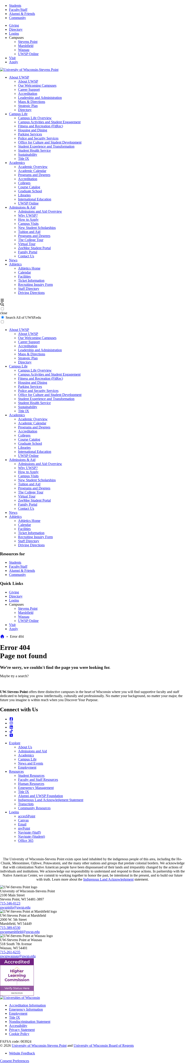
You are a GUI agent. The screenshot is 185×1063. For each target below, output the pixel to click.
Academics (17, 163)
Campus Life (18, 114)
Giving (14, 25)
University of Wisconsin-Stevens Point (39, 1045)
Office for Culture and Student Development (49, 142)
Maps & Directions (31, 102)
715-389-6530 (10, 928)
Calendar (24, 272)
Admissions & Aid (22, 207)
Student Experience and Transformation (46, 146)
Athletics (15, 264)
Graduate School (30, 191)
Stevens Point (27, 42)
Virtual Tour (26, 244)
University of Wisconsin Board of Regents (104, 1045)
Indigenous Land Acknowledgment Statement (50, 800)
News (13, 260)
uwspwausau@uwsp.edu (18, 956)
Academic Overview (33, 167)
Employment (27, 767)
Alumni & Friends (22, 14)
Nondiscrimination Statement (29, 1021)
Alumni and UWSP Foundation (40, 796)
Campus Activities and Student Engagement (49, 122)
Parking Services (30, 134)
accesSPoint (26, 816)
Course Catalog (29, 187)
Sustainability (27, 154)
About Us (25, 747)
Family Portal (27, 252)
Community (17, 18)
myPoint (24, 828)
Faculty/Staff (18, 10)
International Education (34, 199)
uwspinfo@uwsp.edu (15, 907)
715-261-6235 (10, 952)
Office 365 (25, 840)
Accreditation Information (27, 1005)
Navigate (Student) (31, 836)
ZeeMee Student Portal (34, 248)
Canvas (23, 820)
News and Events (30, 763)
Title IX (23, 158)
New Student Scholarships (37, 228)
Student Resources (31, 775)
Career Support (29, 89)
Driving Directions (31, 293)
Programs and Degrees (34, 175)
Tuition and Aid (29, 232)
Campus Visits (28, 224)
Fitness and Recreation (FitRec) (40, 126)
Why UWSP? (28, 215)
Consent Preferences (14, 1061)
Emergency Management (36, 788)
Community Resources (34, 808)
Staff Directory (28, 289)
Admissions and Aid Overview (40, 211)
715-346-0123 (10, 903)
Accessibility (18, 1026)
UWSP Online (28, 54)
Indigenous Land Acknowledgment (108, 879)
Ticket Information (31, 280)
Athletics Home (29, 268)
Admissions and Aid (32, 751)
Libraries (24, 195)
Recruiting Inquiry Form (35, 284)
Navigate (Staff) (29, 832)
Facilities (24, 276)
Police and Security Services (38, 138)
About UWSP (19, 77)
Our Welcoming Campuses (37, 85)
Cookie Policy (19, 1034)
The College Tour (30, 240)
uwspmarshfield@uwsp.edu (20, 932)
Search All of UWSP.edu (23, 317)
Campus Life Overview (35, 118)
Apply (13, 62)
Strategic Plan (28, 106)
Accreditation (27, 93)
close (3, 313)
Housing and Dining (32, 130)
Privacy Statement (22, 1030)
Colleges (24, 183)
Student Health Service (34, 150)
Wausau (23, 50)
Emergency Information (26, 1009)
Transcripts (26, 804)
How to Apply (28, 219)
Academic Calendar (32, 171)
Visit (12, 58)
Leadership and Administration (40, 98)
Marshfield (25, 46)
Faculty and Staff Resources (38, 780)
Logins (14, 33)
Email (22, 824)
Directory (16, 29)
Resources (16, 771)
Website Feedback (22, 1053)
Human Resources (31, 784)
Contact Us (26, 256)
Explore (14, 743)
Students (15, 5)
